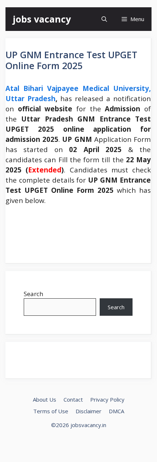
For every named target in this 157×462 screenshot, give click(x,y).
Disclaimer (89, 411)
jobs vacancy (42, 19)
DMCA (116, 411)
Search (33, 294)
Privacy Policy (107, 399)
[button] (104, 19)
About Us (44, 399)
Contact (73, 399)
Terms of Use (50, 411)
